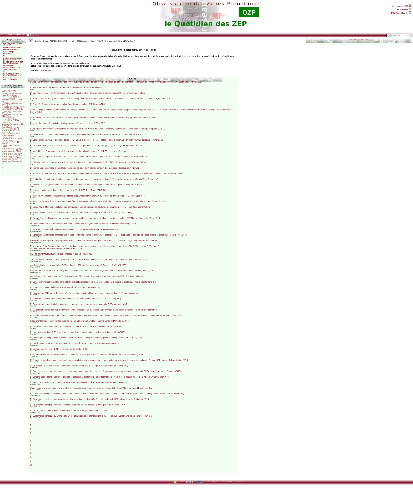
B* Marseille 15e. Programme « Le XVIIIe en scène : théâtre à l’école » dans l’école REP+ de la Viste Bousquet (78, 151)
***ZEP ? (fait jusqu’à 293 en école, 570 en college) (12, 94)
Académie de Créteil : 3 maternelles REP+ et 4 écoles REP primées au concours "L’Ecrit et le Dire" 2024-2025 (78, 265)
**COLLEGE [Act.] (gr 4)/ (10, 97)
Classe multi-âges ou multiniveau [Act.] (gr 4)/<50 (11, 157)
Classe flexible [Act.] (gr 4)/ (11, 151)
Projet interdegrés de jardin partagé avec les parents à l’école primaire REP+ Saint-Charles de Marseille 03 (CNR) (80, 321)
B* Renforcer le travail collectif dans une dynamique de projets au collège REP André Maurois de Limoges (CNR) (79, 382)
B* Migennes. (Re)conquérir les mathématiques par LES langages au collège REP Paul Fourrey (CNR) (75, 229)
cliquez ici (332, 43)
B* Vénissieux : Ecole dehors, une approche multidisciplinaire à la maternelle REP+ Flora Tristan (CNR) (75, 299)
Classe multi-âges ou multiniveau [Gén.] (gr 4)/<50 (12, 160)
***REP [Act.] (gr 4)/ (9, 90)
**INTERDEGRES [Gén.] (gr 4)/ (13, 106)
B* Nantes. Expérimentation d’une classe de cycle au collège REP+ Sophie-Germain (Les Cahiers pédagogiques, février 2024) (85, 168)
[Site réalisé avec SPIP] (189, 482)
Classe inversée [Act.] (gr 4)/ (12, 153)
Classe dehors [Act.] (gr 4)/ (11, 148)
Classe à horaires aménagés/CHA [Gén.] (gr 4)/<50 (11, 141)
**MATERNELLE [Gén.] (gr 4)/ (12, 109)
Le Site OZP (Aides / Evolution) (10, 52)
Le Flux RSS (403, 10)
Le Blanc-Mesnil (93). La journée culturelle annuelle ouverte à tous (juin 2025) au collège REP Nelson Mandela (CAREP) (83, 224)
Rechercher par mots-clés (358, 40)
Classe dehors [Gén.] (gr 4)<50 (12, 150)
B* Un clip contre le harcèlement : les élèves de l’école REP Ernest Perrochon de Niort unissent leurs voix (76, 326)
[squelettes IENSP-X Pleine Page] (200, 482)
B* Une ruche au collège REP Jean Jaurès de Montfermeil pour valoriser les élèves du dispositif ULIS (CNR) (77, 332)
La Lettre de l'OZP (400, 6)
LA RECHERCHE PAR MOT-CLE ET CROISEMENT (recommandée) (13, 63)
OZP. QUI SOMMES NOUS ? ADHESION (13, 44)
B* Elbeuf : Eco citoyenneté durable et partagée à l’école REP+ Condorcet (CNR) (65, 287)
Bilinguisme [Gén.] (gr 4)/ (10, 129)
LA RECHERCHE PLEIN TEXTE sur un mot (11, 68)
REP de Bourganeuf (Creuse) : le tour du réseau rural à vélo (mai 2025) (61, 254)
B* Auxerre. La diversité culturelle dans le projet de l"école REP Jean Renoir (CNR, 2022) (69, 190)
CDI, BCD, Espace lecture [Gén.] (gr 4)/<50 (11, 134)
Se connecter (35, 35)
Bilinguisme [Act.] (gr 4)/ (10, 127)
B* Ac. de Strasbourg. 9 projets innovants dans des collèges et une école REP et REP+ (68, 123)
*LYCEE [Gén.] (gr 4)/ (9, 119)
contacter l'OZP (226, 482)
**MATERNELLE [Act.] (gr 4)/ (12, 108)
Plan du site (19, 34)
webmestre (239, 482)
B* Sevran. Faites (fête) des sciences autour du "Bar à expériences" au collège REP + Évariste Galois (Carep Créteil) (81, 213)
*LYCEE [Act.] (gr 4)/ (9, 117)
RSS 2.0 (179, 482)
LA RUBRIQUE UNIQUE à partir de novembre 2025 (12, 74)
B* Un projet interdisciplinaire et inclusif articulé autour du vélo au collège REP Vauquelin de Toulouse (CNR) (78, 405)
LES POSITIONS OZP (10, 49)
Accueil (10, 34)
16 (31, 465)
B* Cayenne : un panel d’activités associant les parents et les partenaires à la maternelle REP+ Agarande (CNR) (79, 304)
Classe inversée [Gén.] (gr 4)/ (12, 155)
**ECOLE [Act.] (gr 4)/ (9, 98)
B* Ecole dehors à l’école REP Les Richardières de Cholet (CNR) (58, 349)
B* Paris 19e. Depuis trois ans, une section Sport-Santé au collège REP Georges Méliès (68, 104)
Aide (87, 63)
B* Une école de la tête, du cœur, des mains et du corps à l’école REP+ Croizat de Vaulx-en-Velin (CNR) (75, 343)
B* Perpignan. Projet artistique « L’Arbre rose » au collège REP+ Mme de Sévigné (66, 87)
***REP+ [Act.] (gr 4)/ (9, 92)
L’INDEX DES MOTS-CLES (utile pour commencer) (12, 59)
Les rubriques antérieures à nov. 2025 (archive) (13, 78)
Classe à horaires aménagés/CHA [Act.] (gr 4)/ (12, 137)
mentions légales (212, 482)
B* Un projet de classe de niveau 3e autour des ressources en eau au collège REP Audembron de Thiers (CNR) (79, 366)
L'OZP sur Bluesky (400, 13)
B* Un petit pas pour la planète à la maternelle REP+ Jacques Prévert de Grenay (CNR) (68, 410)
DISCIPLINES (46, 70)
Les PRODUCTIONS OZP (12, 47)
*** (4, 56)
